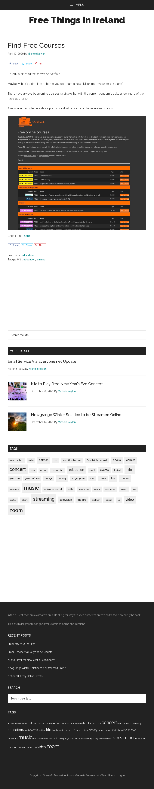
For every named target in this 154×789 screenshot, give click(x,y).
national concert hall (53, 489)
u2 (119, 500)
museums (14, 489)
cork (33, 470)
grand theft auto (32, 478)
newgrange (84, 489)
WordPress (108, 775)
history (62, 478)
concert (18, 469)
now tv (97, 489)
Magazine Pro (62, 775)
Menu (79, 5)
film (129, 469)
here (27, 236)
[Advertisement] (77, 304)
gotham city (15, 478)
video (130, 499)
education (29, 259)
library (103, 478)
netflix (70, 489)
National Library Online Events (25, 676)
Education (28, 255)
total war (96, 500)
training (40, 259)
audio (31, 460)
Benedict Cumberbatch (97, 460)
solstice (13, 500)
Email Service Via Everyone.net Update (42, 361)
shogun (124, 489)
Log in (121, 775)
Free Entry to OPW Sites (21, 643)
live (113, 478)
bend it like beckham (72, 460)
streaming (43, 499)
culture (43, 470)
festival (117, 470)
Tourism (108, 500)
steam (25, 500)
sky (134, 489)
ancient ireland (16, 460)
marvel (125, 478)
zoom (16, 510)
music (31, 488)
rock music (110, 489)
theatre (82, 499)
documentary (57, 470)
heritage (48, 478)
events (104, 470)
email (92, 470)
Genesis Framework (87, 775)
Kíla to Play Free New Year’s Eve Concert (67, 384)
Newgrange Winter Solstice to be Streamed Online (76, 414)
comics (130, 460)
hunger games (78, 478)
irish (92, 478)
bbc (55, 460)
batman (43, 460)
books (117, 460)
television (66, 499)
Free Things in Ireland (77, 20)
